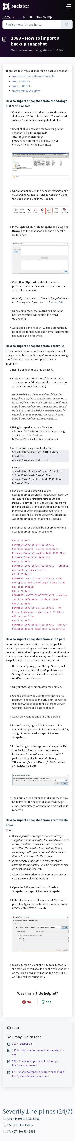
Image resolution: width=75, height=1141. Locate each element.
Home (6, 17)
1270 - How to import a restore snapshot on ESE (38, 1052)
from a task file (21, 81)
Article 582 (57, 302)
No (29, 1002)
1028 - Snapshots (22, 1043)
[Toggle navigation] (69, 6)
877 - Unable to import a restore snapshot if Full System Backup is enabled (38, 1074)
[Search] (67, 24)
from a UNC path (21, 86)
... (19, 17)
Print (15, 1028)
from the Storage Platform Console (33, 76)
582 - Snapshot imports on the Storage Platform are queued (35, 1063)
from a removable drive (26, 91)
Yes (48, 1002)
